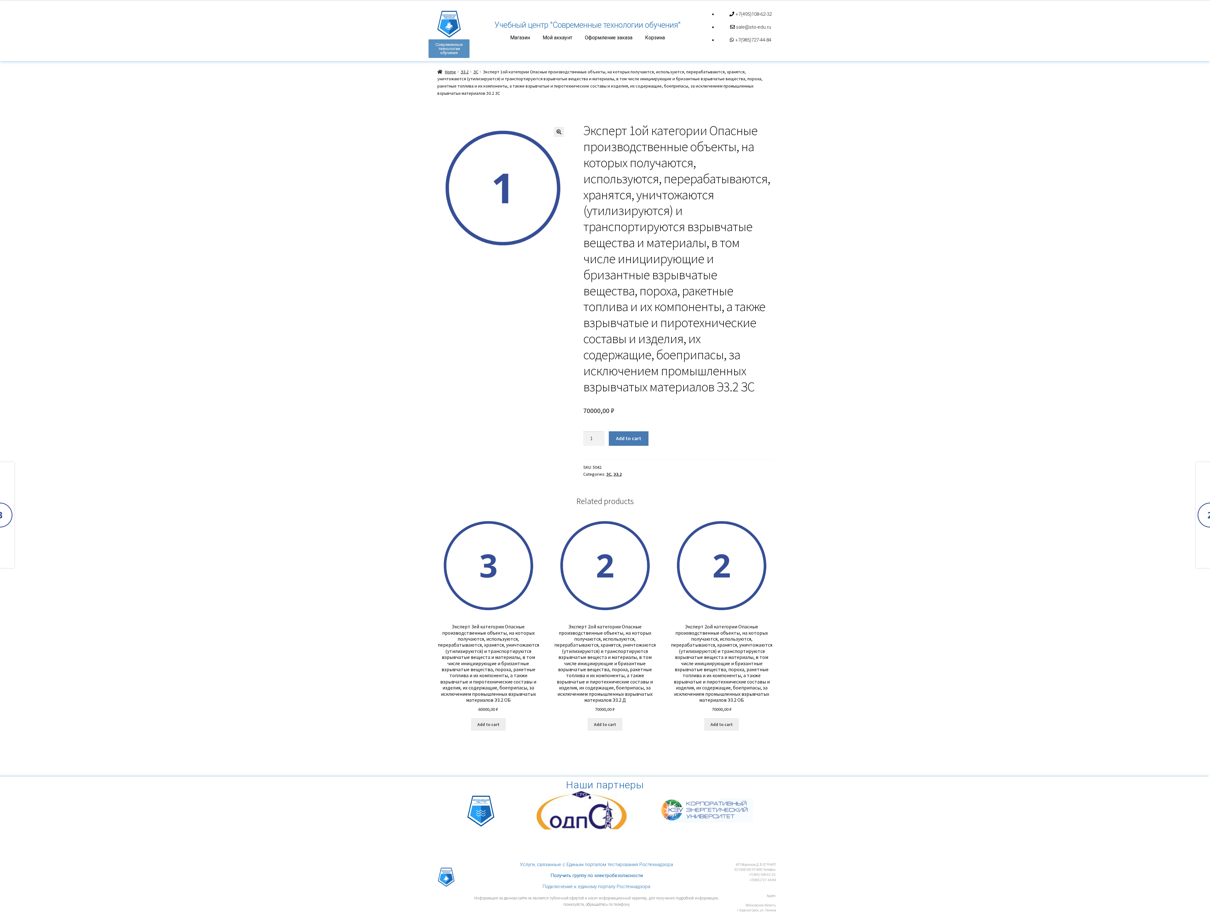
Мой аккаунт (557, 37)
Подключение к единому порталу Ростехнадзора (596, 886)
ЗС (475, 72)
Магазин (520, 37)
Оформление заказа (608, 37)
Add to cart (628, 438)
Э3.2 (465, 72)
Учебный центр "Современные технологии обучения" (587, 25)
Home (450, 72)
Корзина (655, 37)
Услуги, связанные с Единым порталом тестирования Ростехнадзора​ (596, 864)
